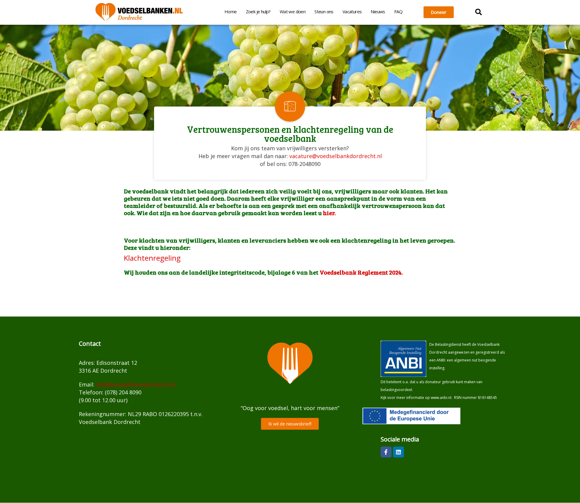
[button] (478, 12)
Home (230, 11)
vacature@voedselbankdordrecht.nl (335, 156)
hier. (329, 213)
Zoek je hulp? (258, 11)
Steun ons (324, 11)
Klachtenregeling (152, 258)
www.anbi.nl (441, 397)
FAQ (398, 11)
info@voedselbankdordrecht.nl (136, 384)
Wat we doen (292, 11)
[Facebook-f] (386, 452)
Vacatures (352, 11)
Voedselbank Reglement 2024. (362, 272)
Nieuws (378, 11)
